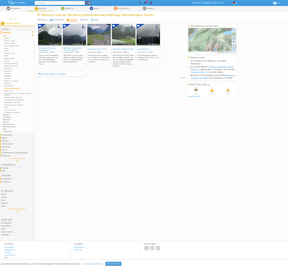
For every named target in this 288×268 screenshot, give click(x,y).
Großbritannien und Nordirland (14, 152)
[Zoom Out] (234, 45)
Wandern (42, 8)
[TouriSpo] (17, 3)
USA (3, 171)
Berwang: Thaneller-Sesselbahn (47, 49)
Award (3, 197)
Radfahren (69, 8)
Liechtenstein (7, 143)
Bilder (95, 19)
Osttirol (6, 51)
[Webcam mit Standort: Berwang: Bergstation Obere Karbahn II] (74, 34)
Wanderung (42, 19)
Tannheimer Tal (9, 53)
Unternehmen (10, 255)
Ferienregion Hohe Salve (12, 102)
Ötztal (6, 107)
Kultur (3, 206)
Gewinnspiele (7, 231)
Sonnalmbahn (143, 49)
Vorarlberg (7, 117)
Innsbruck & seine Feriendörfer (14, 100)
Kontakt (7, 252)
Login (279, 3)
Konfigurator (6, 223)
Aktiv (3, 200)
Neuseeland (6, 178)
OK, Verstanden (113, 263)
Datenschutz (9, 249)
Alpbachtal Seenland (11, 66)
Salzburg (6, 115)
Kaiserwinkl (8, 76)
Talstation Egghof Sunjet (123, 49)
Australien (5, 181)
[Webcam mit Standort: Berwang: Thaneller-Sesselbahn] (50, 34)
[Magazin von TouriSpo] (158, 248)
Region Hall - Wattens (11, 81)
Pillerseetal (7, 71)
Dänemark (5, 155)
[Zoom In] (234, 41)
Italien (4, 137)
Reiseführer (15, 8)
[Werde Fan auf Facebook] (146, 248)
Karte (3, 228)
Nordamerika (8, 164)
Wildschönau (8, 68)
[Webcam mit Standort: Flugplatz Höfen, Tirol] (99, 34)
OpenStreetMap (232, 52)
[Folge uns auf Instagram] (152, 248)
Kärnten (6, 122)
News (3, 194)
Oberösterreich (8, 124)
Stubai (6, 48)
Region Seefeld (9, 58)
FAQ (6, 257)
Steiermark (7, 119)
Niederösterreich (9, 126)
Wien (5, 129)
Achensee (7, 83)
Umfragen (5, 234)
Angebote (215, 3)
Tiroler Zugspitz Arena (11, 46)
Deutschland (6, 135)
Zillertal (6, 38)
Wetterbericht (194, 96)
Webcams (73, 19)
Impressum (9, 247)
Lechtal (6, 61)
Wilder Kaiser (8, 91)
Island (4, 149)
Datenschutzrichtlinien (93, 263)
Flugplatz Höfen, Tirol (97, 49)
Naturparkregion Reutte (12, 88)
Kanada (4, 168)
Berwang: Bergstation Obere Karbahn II (73, 49)
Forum (85, 19)
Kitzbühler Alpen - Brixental (13, 97)
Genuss (4, 203)
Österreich (6, 32)
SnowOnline (79, 247)
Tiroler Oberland (9, 43)
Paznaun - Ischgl (9, 41)
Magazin (150, 8)
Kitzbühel (7, 78)
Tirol (5, 36)
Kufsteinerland (9, 86)
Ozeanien (6, 175)
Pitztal (6, 56)
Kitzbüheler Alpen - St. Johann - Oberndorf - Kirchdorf (18, 94)
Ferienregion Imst (10, 110)
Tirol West (7, 73)
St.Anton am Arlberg (10, 63)
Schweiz (5, 141)
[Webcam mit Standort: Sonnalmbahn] (148, 34)
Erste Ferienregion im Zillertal (13, 105)
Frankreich (5, 146)
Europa (5, 29)
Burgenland (7, 131)
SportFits (78, 249)
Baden (96, 8)
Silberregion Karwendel (12, 112)
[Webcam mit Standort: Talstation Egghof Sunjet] (123, 34)
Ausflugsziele (123, 8)
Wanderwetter (58, 19)
